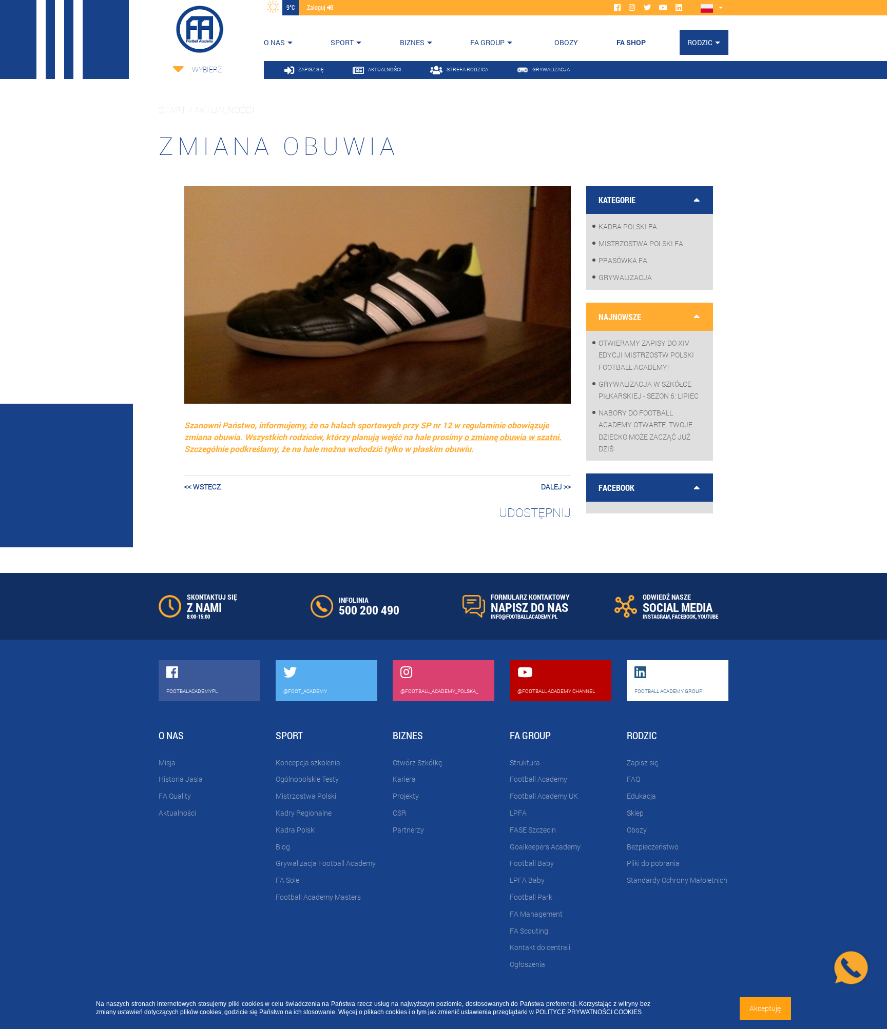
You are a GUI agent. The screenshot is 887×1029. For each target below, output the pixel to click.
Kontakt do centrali (540, 947)
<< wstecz (202, 486)
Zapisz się (642, 762)
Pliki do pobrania (653, 863)
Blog (283, 847)
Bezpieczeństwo (653, 847)
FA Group (487, 42)
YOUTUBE (708, 616)
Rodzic (699, 42)
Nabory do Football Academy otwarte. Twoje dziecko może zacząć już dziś (645, 430)
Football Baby (532, 863)
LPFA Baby (527, 880)
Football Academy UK (544, 796)
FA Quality (175, 796)
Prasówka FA (623, 260)
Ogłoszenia (527, 964)
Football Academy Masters (318, 897)
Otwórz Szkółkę (417, 762)
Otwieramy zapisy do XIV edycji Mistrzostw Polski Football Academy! (646, 354)
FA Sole (287, 880)
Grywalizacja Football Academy (326, 863)
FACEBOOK (684, 616)
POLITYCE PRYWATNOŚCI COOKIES (588, 1012)
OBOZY (566, 42)
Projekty (406, 796)
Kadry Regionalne (304, 813)
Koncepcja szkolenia (308, 762)
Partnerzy (408, 830)
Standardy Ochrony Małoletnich (677, 880)
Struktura (525, 762)
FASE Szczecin (533, 830)
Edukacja (641, 796)
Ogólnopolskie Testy (307, 779)
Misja (167, 762)
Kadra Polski (296, 830)
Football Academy (538, 779)
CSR (399, 813)
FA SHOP (631, 42)
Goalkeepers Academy (545, 847)
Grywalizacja (625, 277)
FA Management (536, 914)
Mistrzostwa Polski (306, 796)
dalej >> (556, 486)
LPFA (518, 813)
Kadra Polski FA (628, 226)
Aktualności (177, 813)
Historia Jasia (181, 779)
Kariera (404, 779)
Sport (342, 42)
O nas (274, 42)
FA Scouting (529, 931)
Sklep (635, 813)
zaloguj (317, 7)
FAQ (633, 779)
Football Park (531, 897)
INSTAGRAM (656, 616)
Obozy (637, 830)
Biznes (412, 42)
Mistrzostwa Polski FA (641, 243)
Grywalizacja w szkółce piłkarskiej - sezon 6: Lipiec (649, 390)
